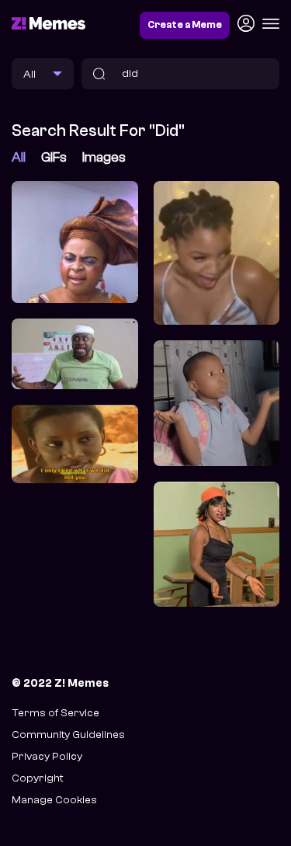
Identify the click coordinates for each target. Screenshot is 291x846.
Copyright (37, 778)
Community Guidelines (68, 734)
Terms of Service (55, 712)
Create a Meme (184, 24)
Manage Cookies (54, 799)
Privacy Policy (47, 756)
